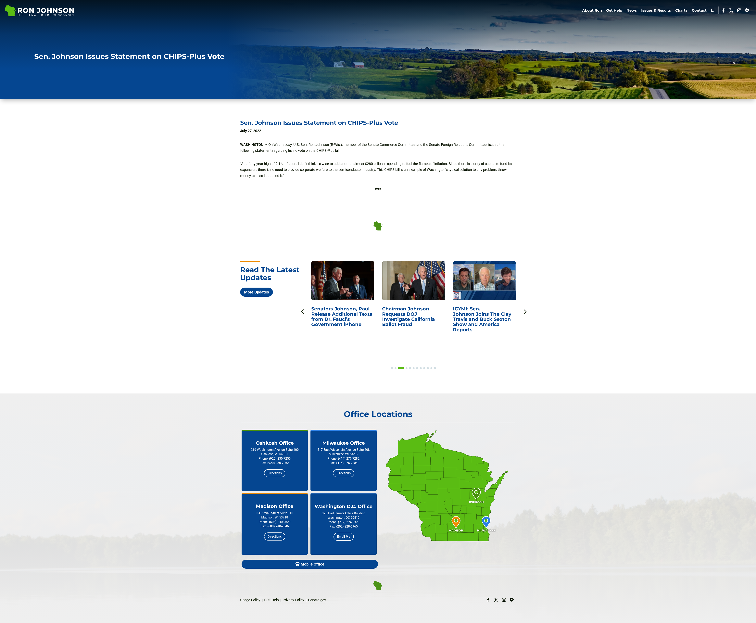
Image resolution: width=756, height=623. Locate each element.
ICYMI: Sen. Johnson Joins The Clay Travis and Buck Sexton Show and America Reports (411, 319)
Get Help (614, 10)
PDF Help (271, 600)
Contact (699, 10)
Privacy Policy (293, 600)
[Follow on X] (731, 10)
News (631, 10)
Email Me (343, 537)
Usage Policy (250, 600)
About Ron (592, 10)
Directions (275, 473)
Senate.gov (317, 600)
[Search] (712, 10)
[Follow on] (747, 10)
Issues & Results (656, 10)
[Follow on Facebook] (723, 10)
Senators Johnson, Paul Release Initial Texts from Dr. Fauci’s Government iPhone (484, 316)
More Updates (256, 292)
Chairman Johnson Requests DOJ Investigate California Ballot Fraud (337, 316)
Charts (681, 10)
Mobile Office (312, 564)
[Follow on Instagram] (739, 10)
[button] (525, 311)
